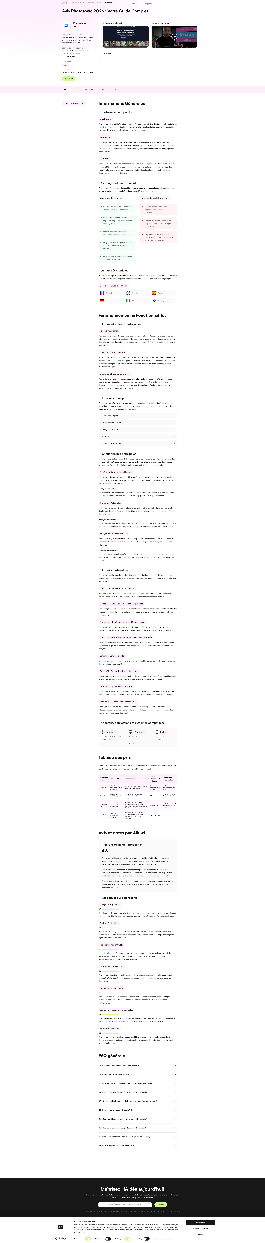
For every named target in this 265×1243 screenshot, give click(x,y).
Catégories (148, 4)
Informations (67, 89)
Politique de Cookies (165, 1211)
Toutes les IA (134, 4)
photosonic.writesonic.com (79, 51)
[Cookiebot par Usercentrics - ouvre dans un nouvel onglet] (61, 1239)
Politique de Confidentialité (143, 1211)
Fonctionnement (87, 89)
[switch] (108, 1239)
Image (66, 65)
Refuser (200, 1234)
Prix (103, 89)
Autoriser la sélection (200, 1228)
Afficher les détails (160, 1239)
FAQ (126, 89)
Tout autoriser (200, 1222)
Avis (114, 89)
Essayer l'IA (69, 78)
